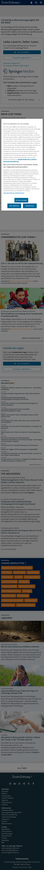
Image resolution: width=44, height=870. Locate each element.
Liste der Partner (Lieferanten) (13, 193)
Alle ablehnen (14, 206)
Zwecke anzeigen (21, 200)
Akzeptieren (30, 206)
